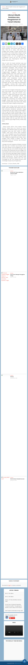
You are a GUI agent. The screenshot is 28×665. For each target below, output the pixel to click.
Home (3, 6)
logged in (10, 585)
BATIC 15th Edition (9, 593)
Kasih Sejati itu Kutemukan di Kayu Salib (14, 610)
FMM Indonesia (18, 663)
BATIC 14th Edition (9, 596)
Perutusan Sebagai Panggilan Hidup (17, 275)
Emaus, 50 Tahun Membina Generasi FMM (16, 173)
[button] (25, 661)
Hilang (12, 376)
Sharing (14, 12)
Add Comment (15, 24)
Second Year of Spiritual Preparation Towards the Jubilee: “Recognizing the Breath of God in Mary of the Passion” (13, 606)
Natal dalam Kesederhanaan (17, 479)
